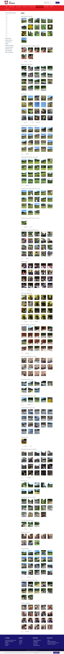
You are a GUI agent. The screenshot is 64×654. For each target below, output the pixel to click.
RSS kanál (6, 642)
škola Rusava (35, 642)
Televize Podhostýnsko (37, 640)
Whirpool (20, 640)
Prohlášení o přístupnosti (9, 641)
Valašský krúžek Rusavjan (52, 641)
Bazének (20, 641)
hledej (58, 2)
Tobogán (20, 642)
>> (41, 122)
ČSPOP (49, 640)
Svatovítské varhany (36, 645)
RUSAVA (12, 3)
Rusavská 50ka (35, 641)
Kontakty (6, 645)
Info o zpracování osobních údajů (10, 640)
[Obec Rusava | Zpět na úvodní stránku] (6, 3)
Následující (38, 122)
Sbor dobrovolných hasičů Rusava (53, 642)
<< (22, 61)
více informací (37, 652)
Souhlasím (56, 652)
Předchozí (25, 61)
